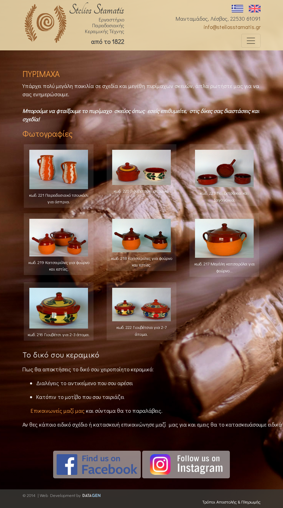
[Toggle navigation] (251, 41)
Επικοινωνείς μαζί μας (58, 410)
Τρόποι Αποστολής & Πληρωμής (231, 502)
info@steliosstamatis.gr (232, 26)
